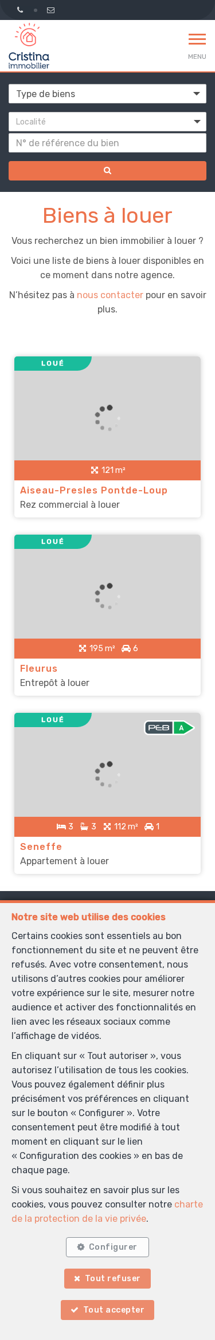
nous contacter (110, 295)
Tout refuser (113, 1278)
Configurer (113, 1247)
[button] (107, 121)
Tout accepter (114, 1310)
